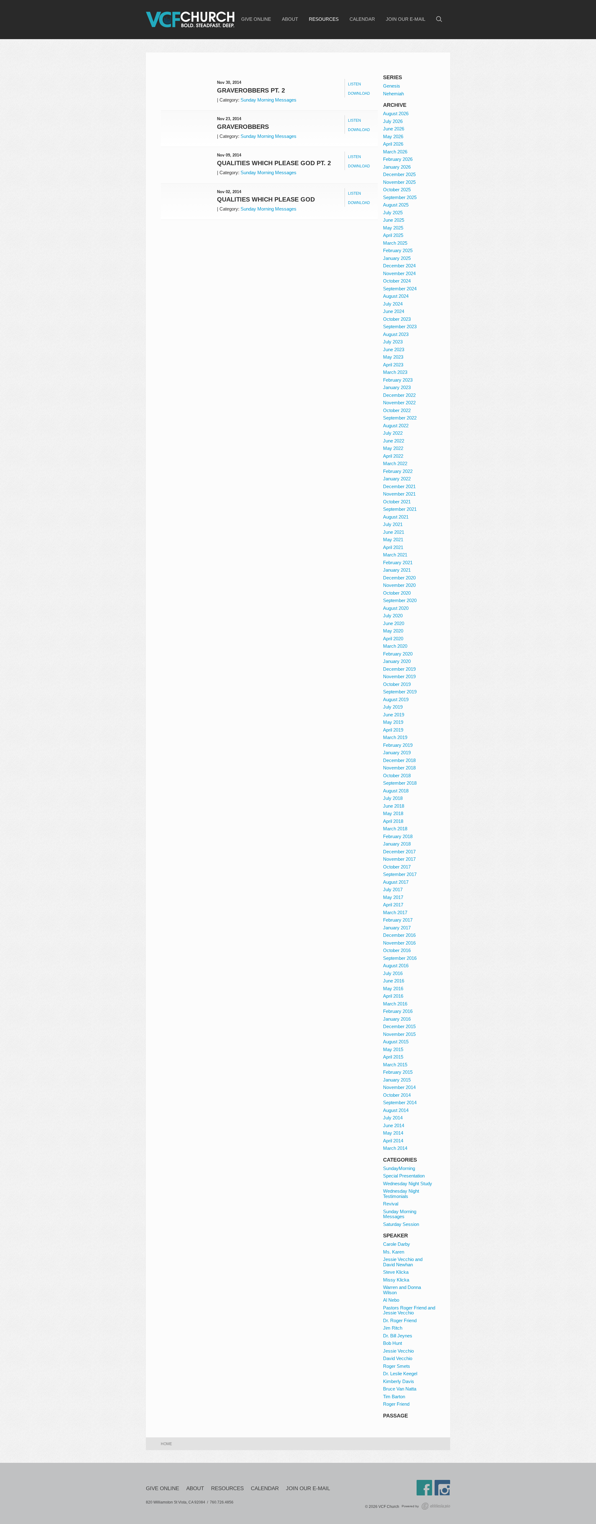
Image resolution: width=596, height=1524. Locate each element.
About (290, 19)
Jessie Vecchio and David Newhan (402, 1262)
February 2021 (398, 562)
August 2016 (396, 965)
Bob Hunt (392, 1343)
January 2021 (397, 570)
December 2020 (399, 577)
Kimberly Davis (398, 1381)
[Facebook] (424, 1487)
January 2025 (397, 258)
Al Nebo (391, 1300)
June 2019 (393, 714)
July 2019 (393, 707)
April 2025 (393, 235)
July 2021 (393, 524)
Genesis (391, 85)
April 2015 (393, 1056)
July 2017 (393, 889)
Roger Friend (396, 1404)
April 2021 (393, 547)
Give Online (256, 19)
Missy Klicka (396, 1279)
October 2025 (397, 189)
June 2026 (393, 128)
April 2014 (393, 1140)
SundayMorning (399, 1168)
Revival (390, 1203)
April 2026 (393, 144)
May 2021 (393, 539)
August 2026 (396, 113)
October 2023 (397, 319)
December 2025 (399, 174)
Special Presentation (404, 1175)
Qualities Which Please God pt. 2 (274, 163)
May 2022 (393, 448)
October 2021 (397, 501)
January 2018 (397, 843)
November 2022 (399, 402)
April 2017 (393, 904)
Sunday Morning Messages (268, 99)
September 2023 (400, 326)
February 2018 (398, 836)
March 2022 (395, 463)
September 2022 (400, 417)
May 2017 (393, 897)
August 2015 (396, 1041)
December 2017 (399, 851)
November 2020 (399, 585)
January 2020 (397, 661)
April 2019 (393, 730)
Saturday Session (401, 1224)
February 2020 (398, 653)
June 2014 (393, 1125)
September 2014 (400, 1102)
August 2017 (396, 882)
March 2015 (395, 1064)
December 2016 (399, 935)
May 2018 (393, 813)
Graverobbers (243, 126)
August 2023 (396, 334)
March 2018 (395, 828)
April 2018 (393, 821)
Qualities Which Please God (266, 199)
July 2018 (393, 798)
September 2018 (400, 783)
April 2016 (393, 996)
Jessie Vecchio (398, 1351)
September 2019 (400, 691)
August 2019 (396, 699)
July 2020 (393, 615)
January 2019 (397, 752)
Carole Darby (396, 1244)
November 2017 (399, 859)
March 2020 (395, 646)
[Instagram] (442, 1487)
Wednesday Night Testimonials (401, 1193)
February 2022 (398, 471)
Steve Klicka (396, 1272)
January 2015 (397, 1079)
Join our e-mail (405, 19)
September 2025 (400, 197)
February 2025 (398, 250)
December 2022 (399, 395)
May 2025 (393, 227)
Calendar (362, 19)
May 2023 (393, 357)
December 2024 (399, 265)
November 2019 (399, 676)
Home (166, 1444)
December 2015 (399, 1026)
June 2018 (393, 806)
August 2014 (396, 1110)
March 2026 (395, 151)
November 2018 (399, 767)
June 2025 (393, 220)
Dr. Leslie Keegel (400, 1373)
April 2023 (393, 364)
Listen (354, 84)
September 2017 (400, 874)
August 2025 (396, 204)
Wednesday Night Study (407, 1183)
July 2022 (393, 433)
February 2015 (398, 1072)
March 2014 (395, 1148)
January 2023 (397, 387)
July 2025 (393, 212)
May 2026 (393, 136)
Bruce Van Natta (399, 1388)
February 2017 (398, 920)
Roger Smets (396, 1366)
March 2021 (395, 554)
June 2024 (393, 311)
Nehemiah (393, 93)
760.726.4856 (221, 1502)
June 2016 (393, 980)
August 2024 (396, 296)
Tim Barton (394, 1396)
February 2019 (398, 745)
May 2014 (393, 1133)
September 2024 (400, 288)
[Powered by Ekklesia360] (436, 1506)
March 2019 (395, 737)
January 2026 (397, 167)
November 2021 (399, 494)
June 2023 (393, 349)
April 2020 (393, 638)
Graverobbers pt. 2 (251, 90)
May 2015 (393, 1049)
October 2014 (397, 1095)
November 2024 (399, 273)
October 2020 (397, 593)
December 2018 (399, 760)
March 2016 (395, 1003)
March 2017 (395, 912)
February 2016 (398, 1011)
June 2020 (393, 623)
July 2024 (393, 303)
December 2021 (399, 486)
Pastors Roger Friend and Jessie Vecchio (409, 1310)
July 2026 (393, 121)
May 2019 (393, 722)
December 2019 (399, 669)
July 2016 (393, 973)
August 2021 (396, 516)
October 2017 (397, 866)
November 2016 (399, 943)
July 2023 (393, 341)
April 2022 (393, 456)
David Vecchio (397, 1358)
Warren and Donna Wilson (402, 1290)
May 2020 (393, 630)
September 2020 (400, 600)
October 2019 (397, 684)
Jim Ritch (392, 1328)
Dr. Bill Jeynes (397, 1335)
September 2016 (400, 958)
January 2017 (397, 927)
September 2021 (400, 509)
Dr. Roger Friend (400, 1320)
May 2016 (393, 988)
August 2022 (396, 425)
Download (359, 93)
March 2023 (395, 372)
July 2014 (393, 1117)
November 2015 (399, 1034)
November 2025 (399, 182)
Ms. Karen (393, 1251)
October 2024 (397, 280)
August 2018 (396, 790)
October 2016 (397, 950)
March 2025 (395, 243)
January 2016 (397, 1019)
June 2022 (393, 440)
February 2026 (398, 159)
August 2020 (396, 608)
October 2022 (397, 410)
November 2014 (399, 1087)
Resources (324, 19)
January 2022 (397, 478)
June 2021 (393, 532)
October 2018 (397, 775)
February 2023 (398, 380)
